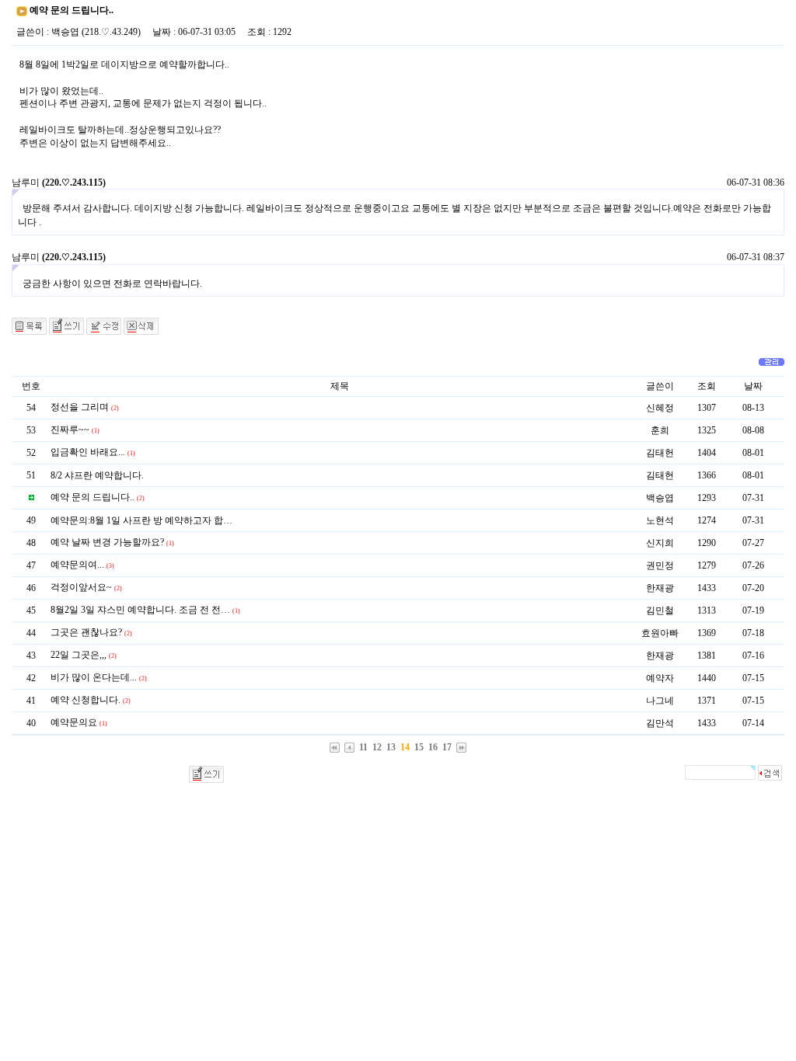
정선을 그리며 (80, 407)
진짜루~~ (70, 429)
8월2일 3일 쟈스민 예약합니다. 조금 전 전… (140, 609)
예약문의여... (77, 564)
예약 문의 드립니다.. (92, 497)
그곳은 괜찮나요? (86, 632)
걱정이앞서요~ (81, 587)
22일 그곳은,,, (78, 654)
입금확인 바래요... (88, 452)
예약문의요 (74, 722)
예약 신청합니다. (85, 699)
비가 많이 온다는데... (94, 677)
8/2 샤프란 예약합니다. (97, 475)
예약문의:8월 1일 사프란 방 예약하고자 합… (141, 520)
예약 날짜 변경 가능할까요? (107, 542)
